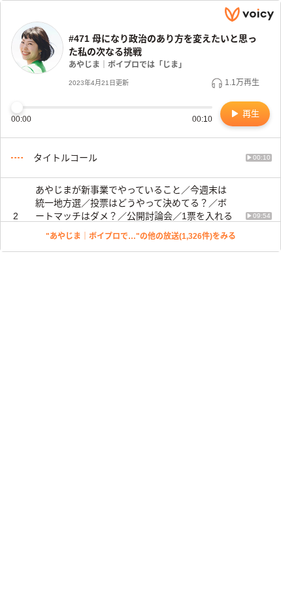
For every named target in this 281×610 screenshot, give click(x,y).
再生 (249, 113)
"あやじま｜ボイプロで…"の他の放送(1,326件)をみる (141, 236)
